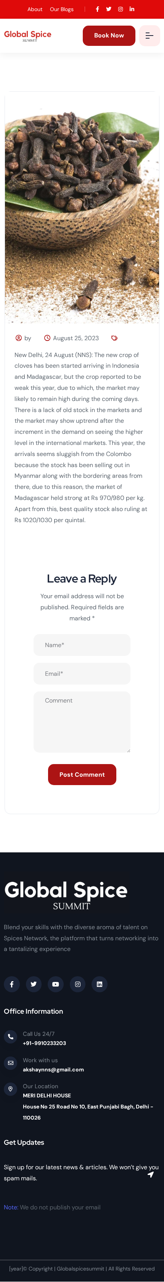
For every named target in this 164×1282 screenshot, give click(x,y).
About (34, 9)
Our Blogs (62, 9)
